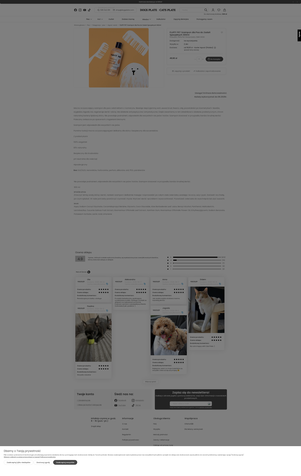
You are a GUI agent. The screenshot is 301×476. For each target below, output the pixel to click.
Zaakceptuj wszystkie (65, 462)
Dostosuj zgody (43, 462)
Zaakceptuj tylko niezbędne (18, 462)
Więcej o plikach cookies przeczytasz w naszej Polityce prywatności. (30, 457)
